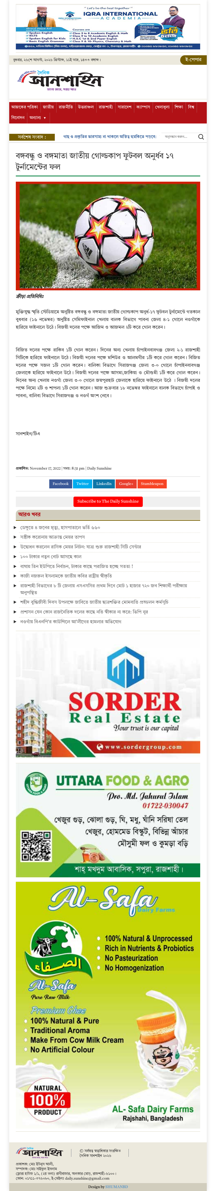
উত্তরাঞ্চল (86, 107)
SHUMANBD (116, 1187)
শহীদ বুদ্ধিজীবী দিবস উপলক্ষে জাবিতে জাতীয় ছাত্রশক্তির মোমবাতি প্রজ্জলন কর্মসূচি (94, 602)
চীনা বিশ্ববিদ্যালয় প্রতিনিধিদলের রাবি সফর (111, 137)
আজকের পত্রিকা (24, 107)
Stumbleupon (152, 484)
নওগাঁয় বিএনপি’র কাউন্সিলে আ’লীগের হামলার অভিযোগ (70, 622)
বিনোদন (17, 118)
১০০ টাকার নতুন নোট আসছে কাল (50, 557)
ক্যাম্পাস (143, 107)
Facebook (61, 484)
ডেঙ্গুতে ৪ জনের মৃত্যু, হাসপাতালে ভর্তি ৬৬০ (60, 527)
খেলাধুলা (162, 107)
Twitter (82, 484)
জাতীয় (48, 107)
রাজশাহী (106, 107)
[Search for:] (184, 137)
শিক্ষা (179, 107)
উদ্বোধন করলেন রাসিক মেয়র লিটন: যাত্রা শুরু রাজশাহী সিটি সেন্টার (80, 547)
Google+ (126, 484)
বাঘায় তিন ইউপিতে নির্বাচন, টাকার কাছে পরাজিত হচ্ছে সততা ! (76, 566)
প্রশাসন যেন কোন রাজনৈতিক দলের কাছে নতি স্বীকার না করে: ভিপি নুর (84, 612)
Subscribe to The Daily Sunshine (108, 502)
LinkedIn (103, 484)
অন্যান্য (35, 118)
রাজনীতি (66, 107)
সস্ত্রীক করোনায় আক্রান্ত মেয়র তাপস (52, 537)
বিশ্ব (191, 107)
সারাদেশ (124, 107)
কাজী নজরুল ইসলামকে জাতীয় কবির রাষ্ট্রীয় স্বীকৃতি (66, 576)
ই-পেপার (193, 59)
